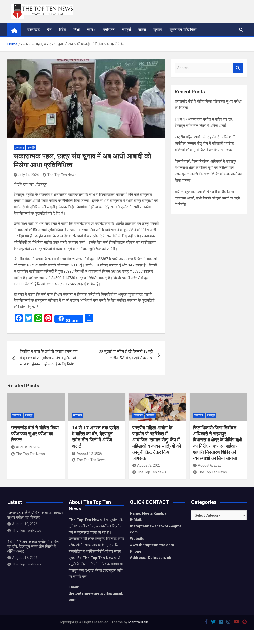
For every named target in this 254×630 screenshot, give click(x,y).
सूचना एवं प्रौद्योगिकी (183, 29)
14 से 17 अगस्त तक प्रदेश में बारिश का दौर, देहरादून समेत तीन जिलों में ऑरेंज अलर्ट (95, 437)
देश (49, 29)
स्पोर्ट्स (126, 29)
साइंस (142, 29)
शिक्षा (76, 29)
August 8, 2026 (149, 465)
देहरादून (28, 415)
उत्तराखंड (33, 29)
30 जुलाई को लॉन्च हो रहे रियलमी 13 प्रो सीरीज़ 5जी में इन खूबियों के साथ (126, 354)
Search (238, 68)
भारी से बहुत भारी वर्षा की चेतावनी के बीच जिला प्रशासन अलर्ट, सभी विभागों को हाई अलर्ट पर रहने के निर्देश (207, 198)
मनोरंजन (109, 29)
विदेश (62, 29)
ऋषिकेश (150, 415)
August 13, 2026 (89, 453)
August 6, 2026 (210, 465)
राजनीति (31, 147)
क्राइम (157, 29)
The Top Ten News (61, 175)
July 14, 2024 (28, 175)
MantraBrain (138, 622)
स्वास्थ (91, 29)
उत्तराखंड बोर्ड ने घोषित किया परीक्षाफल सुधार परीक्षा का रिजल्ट (35, 434)
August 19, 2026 (28, 447)
